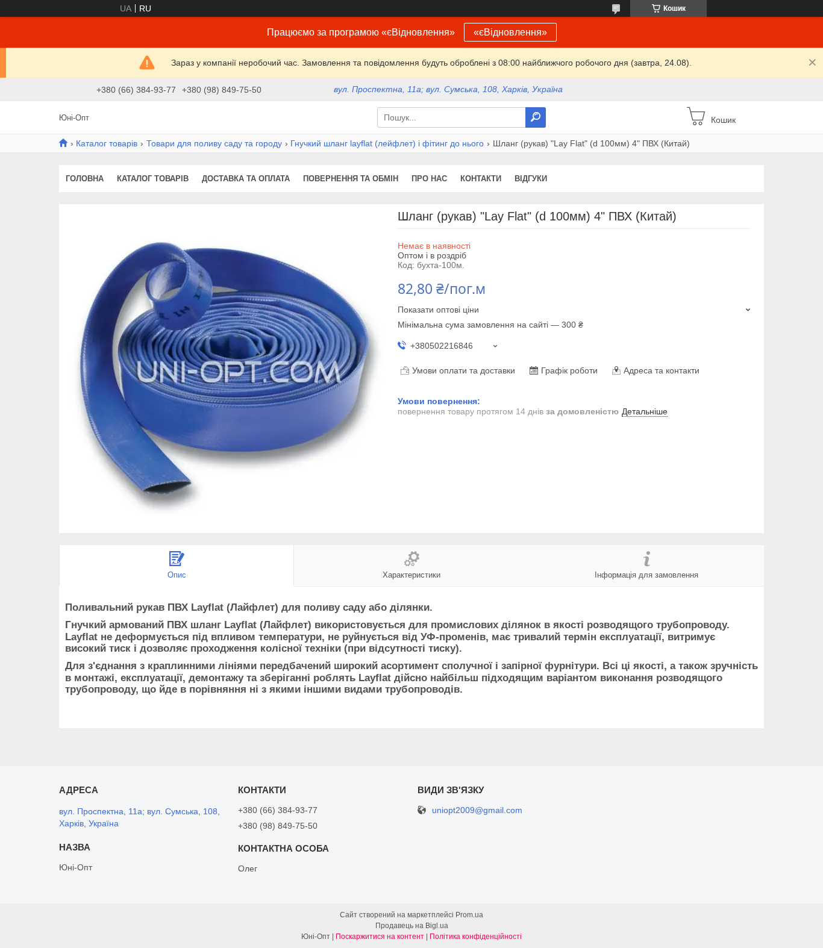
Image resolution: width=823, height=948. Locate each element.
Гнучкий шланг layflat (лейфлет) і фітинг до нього (387, 143)
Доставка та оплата (246, 178)
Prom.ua (469, 915)
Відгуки (531, 178)
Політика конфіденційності (476, 936)
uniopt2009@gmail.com (477, 810)
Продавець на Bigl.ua (411, 925)
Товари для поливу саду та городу (214, 143)
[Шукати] (535, 117)
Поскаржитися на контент (380, 936)
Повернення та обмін (350, 178)
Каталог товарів (106, 143)
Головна (85, 178)
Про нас (429, 178)
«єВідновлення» (510, 32)
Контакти (480, 178)
